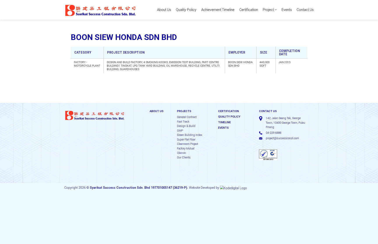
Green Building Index (189, 135)
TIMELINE (224, 122)
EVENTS (223, 127)
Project (268, 10)
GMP (180, 130)
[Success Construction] (100, 9)
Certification (248, 10)
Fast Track (183, 121)
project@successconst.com (282, 138)
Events (287, 10)
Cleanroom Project (187, 143)
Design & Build (186, 126)
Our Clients (184, 157)
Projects (184, 111)
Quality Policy (186, 10)
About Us (164, 10)
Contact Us (305, 10)
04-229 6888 (273, 132)
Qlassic (181, 152)
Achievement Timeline (217, 10)
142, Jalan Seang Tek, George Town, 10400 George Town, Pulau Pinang (285, 122)
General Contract (187, 117)
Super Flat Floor (186, 139)
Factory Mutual (185, 148)
